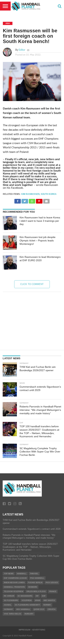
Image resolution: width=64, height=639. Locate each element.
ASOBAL (7, 605)
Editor (22, 50)
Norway (47, 605)
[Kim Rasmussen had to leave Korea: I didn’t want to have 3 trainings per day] (10, 223)
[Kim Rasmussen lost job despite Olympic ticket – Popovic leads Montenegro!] (10, 242)
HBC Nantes (49, 600)
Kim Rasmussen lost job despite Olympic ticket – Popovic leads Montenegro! (37, 240)
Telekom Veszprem (13, 591)
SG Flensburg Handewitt (27, 605)
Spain (37, 600)
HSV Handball (23, 609)
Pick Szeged (52, 582)
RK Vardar (9, 596)
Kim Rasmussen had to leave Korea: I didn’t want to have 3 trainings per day (40, 220)
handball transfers (14, 587)
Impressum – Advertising (32, 630)
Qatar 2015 (39, 609)
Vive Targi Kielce (12, 614)
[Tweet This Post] (25, 200)
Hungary (29, 614)
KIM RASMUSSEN (30, 194)
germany (8, 609)
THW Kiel (34, 574)
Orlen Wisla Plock (36, 591)
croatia (51, 609)
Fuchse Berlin (35, 582)
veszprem (26, 600)
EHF (44, 596)
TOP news (9, 574)
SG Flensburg (11, 600)
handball (21, 574)
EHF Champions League (15, 578)
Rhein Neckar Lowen (14, 582)
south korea (49, 194)
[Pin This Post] (39, 200)
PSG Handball (37, 578)
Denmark (32, 587)
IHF (37, 596)
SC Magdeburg (25, 596)
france (52, 591)
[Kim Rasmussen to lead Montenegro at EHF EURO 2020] (10, 262)
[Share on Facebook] (17, 200)
